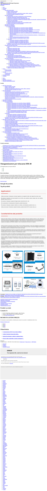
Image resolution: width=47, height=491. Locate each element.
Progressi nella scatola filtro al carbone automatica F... (13, 338)
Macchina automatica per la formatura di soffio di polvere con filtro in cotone (21, 66)
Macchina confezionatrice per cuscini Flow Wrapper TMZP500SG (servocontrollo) (25, 29)
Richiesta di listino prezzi (5, 321)
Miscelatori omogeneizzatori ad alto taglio (14, 21)
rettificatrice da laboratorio (5, 300)
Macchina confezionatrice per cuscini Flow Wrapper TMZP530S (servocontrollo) (24, 31)
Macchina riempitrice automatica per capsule (15, 14)
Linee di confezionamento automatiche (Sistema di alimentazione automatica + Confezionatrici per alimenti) (26, 110)
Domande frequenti (6, 346)
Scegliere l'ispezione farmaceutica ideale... (11, 334)
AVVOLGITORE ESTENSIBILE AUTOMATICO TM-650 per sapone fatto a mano (22, 51)
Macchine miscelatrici (9, 15)
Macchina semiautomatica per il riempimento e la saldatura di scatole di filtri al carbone (25, 65)
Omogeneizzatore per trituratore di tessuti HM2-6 (16, 56)
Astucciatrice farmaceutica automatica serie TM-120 (19, 40)
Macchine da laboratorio (9, 54)
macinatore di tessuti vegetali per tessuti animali (9, 299)
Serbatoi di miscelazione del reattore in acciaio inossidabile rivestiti (19, 22)
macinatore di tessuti (4, 304)
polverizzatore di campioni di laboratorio (7, 301)
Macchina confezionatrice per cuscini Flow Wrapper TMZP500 (21, 28)
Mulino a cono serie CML (12, 12)
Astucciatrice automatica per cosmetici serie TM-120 (19, 42)
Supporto (4, 71)
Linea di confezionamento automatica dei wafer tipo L (19, 36)
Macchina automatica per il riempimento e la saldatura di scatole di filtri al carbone (24, 64)
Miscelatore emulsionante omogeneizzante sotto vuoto (17, 17)
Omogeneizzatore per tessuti (5, 305)
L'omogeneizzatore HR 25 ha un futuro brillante (12, 331)
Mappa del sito (28, 341)
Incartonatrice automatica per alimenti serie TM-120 (19, 41)
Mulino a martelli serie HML (12, 11)
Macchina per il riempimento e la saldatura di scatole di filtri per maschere (20, 63)
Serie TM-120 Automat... (7, 152)
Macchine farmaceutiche (9, 10)
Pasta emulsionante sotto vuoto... (9, 156)
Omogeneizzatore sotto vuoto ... (8, 158)
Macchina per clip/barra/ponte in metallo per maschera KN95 (21, 62)
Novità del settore (8, 70)
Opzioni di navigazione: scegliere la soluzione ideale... (13, 336)
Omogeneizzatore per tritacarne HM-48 (14, 55)
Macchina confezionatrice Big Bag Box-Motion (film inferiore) (21, 30)
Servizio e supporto (8, 72)
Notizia (4, 68)
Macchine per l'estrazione (9, 24)
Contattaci (4, 76)
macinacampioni (3, 302)
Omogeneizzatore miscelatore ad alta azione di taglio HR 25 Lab (19, 57)
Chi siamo (4, 8)
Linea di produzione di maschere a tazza (14, 59)
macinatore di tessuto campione (6, 303)
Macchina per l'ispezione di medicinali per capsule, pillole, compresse (19, 13)
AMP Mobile (33, 341)
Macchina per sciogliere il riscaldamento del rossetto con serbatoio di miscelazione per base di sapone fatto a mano (25, 120)
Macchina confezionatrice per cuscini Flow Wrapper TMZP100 (21, 27)
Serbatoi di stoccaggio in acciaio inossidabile (15, 23)
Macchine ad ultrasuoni (9, 58)
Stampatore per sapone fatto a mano (13, 50)
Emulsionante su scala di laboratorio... (9, 160)
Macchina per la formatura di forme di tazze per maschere (20, 60)
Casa (4, 7)
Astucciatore (9, 39)
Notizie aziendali (8, 69)
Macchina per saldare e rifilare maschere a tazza (18, 61)
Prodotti (4, 9)
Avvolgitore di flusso (11, 26)
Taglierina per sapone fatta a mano (13, 48)
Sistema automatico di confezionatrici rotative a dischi (17, 112)
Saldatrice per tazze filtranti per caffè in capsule (15, 67)
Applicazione (7, 73)
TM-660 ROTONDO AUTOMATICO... (10, 147)
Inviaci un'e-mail (3, 181)
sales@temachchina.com (9, 315)
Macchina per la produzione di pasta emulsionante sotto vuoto (18, 18)
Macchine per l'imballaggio (10, 25)
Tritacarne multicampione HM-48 (9, 81)
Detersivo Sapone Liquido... (8, 150)
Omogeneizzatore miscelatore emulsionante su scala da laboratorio (19, 16)
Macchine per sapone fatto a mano (11, 45)
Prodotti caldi (22, 341)
